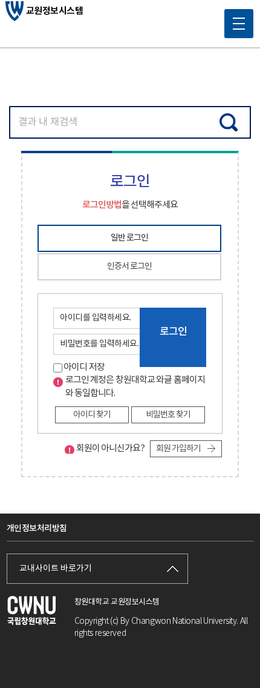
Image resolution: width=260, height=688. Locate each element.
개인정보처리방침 (37, 528)
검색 (228, 122)
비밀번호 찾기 (168, 415)
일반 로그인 (129, 238)
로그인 (173, 332)
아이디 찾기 (92, 415)
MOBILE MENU (238, 23)
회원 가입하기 (178, 449)
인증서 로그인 (129, 266)
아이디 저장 (83, 367)
